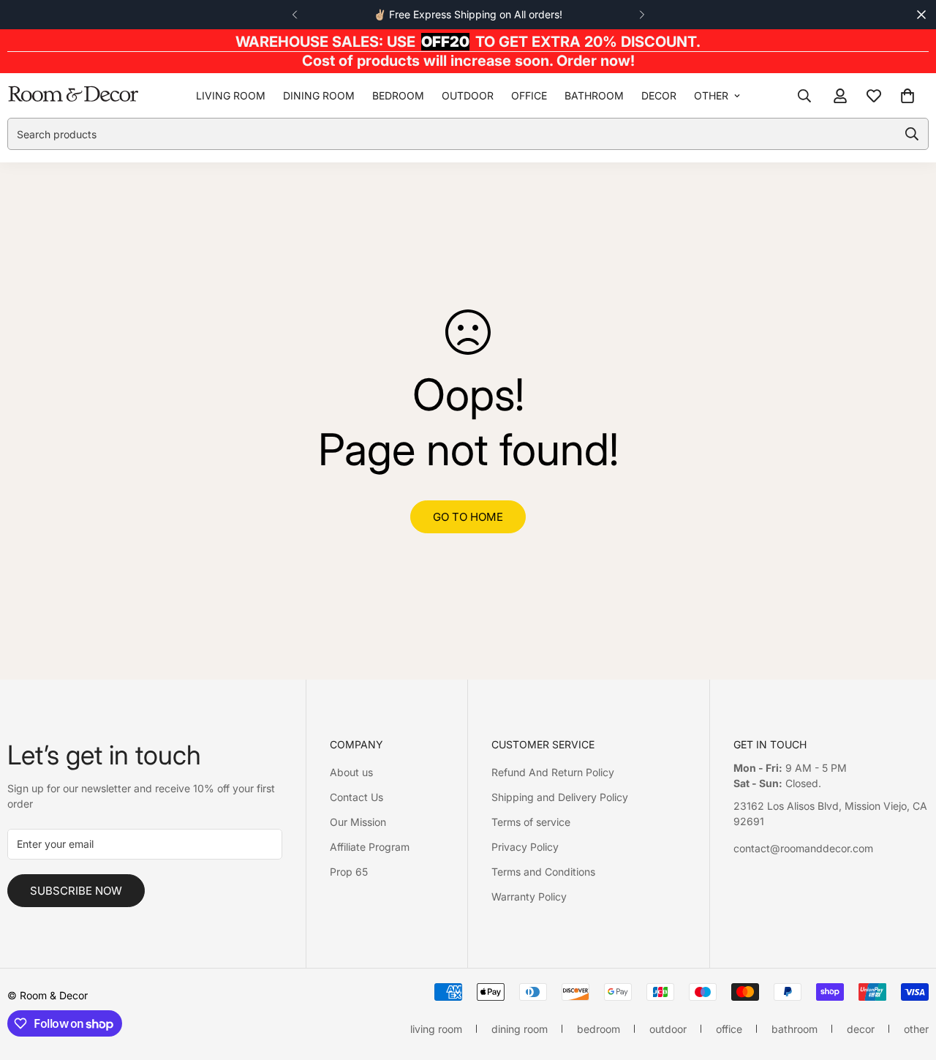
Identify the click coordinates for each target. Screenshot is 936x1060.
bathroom (594, 95)
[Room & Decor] (73, 95)
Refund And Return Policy (552, 772)
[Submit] (912, 134)
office (529, 95)
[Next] (641, 14)
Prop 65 (349, 871)
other (711, 95)
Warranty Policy (529, 896)
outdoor (468, 95)
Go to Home (468, 517)
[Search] (804, 96)
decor (658, 95)
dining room (319, 95)
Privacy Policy (525, 847)
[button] (907, 96)
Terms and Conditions (543, 871)
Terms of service (530, 822)
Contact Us (356, 797)
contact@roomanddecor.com (803, 848)
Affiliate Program (370, 847)
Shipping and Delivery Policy (559, 797)
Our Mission (358, 822)
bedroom (398, 95)
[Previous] (294, 14)
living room (230, 95)
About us (351, 772)
